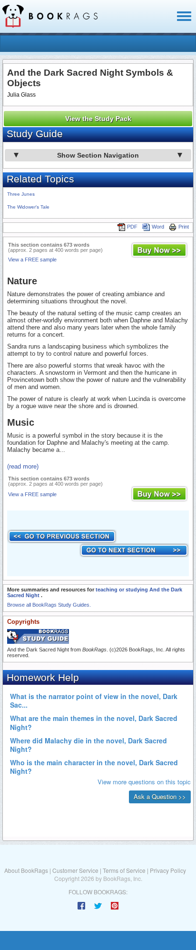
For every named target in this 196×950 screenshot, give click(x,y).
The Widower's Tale (28, 207)
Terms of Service (124, 870)
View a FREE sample (32, 259)
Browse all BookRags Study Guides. (49, 605)
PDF (132, 227)
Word (158, 227)
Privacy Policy (168, 870)
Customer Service (75, 870)
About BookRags (26, 870)
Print (183, 227)
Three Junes (21, 194)
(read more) (23, 466)
